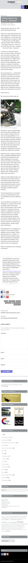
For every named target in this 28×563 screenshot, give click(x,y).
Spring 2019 (8, 524)
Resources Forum (5, 503)
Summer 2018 (14, 525)
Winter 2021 (9, 529)
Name (3, 352)
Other (3, 461)
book (6, 301)
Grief (10, 519)
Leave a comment (11, 25)
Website (3, 364)
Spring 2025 (3, 525)
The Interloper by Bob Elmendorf (9, 317)
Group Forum (4, 504)
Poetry (18, 301)
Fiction (3, 445)
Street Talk (4, 15)
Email (3, 358)
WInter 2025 (24, 529)
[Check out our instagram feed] (7, 292)
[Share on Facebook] (2, 297)
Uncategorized (4, 480)
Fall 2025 (24, 518)
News (2, 453)
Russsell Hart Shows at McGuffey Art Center (11, 384)
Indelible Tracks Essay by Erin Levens (10, 311)
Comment (4, 333)
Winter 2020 (3, 529)
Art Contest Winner (5, 437)
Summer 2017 (9, 525)
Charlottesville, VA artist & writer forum (10, 506)
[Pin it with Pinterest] (7, 297)
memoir (3, 522)
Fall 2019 (25, 516)
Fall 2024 (20, 518)
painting (8, 522)
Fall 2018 (20, 516)
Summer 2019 (20, 525)
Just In (3, 450)
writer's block (16, 302)
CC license (14, 127)
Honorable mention (16, 519)
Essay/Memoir (4, 440)
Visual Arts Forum (5, 502)
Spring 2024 (24, 524)
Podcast (3, 469)
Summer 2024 (4, 528)
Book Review (5, 456)
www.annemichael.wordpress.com (12, 271)
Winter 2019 (20, 528)
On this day (4, 464)
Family (3, 519)
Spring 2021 (13, 524)
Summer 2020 (4, 526)
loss (22, 519)
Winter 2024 (19, 529)
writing (8, 531)
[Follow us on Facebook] (2, 292)
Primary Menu (26, 7)
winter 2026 (3, 531)
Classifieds (4, 507)
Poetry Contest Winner (6, 474)
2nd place (7, 516)
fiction (6, 519)
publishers (8, 302)
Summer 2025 (10, 528)
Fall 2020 (3, 518)
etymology (12, 301)
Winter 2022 (14, 529)
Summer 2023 (22, 526)
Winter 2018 (16, 528)
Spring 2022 (19, 524)
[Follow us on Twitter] (5, 292)
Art (2, 434)
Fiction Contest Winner (6, 448)
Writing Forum (4, 500)
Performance (4, 499)
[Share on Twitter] (5, 297)
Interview (4, 458)
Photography (4, 466)
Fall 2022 (11, 518)
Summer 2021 (10, 526)
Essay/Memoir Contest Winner (8, 442)
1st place (3, 516)
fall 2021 (7, 518)
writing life (17, 304)
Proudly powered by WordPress (7, 561)
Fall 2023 (15, 518)
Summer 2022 (16, 526)
